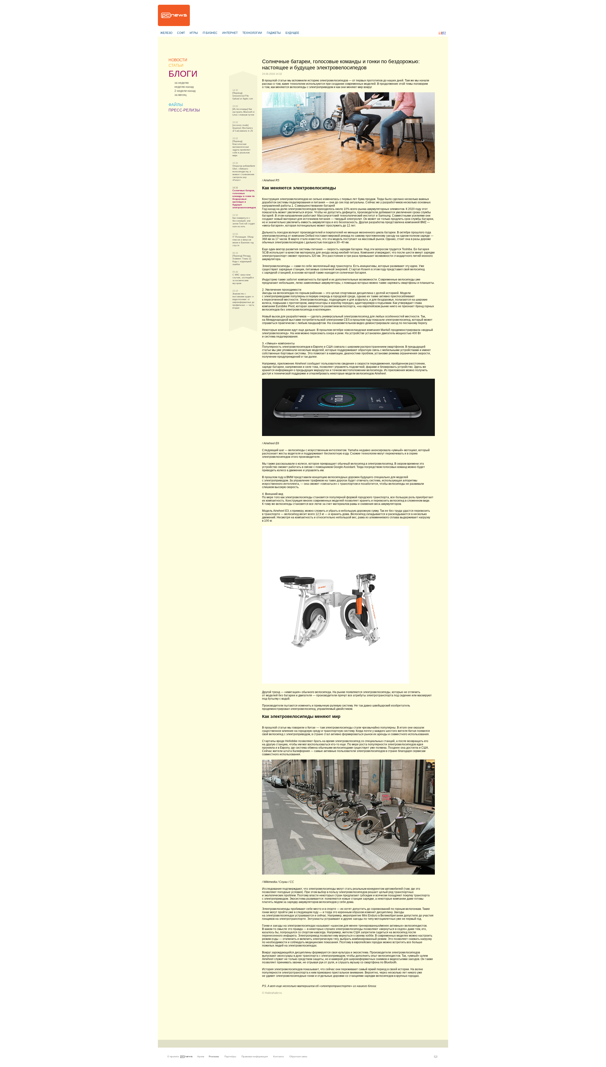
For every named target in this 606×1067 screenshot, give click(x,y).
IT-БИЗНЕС (210, 33)
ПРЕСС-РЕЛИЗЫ (184, 110)
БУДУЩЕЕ (292, 33)
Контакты (278, 1056)
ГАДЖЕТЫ (274, 33)
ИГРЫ (194, 33)
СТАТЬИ (176, 65)
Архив (200, 1056)
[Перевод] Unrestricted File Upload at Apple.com (242, 96)
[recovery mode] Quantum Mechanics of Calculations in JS (242, 128)
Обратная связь (298, 1056)
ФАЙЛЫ (176, 105)
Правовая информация (254, 1056)
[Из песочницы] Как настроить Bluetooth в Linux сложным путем (243, 112)
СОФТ (181, 33)
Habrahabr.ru (273, 993)
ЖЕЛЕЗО (166, 33)
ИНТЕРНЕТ (230, 33)
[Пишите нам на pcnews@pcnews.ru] (436, 1056)
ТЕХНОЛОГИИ (252, 33)
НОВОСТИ (178, 60)
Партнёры (230, 1056)
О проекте (173, 1056)
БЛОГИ (183, 74)
